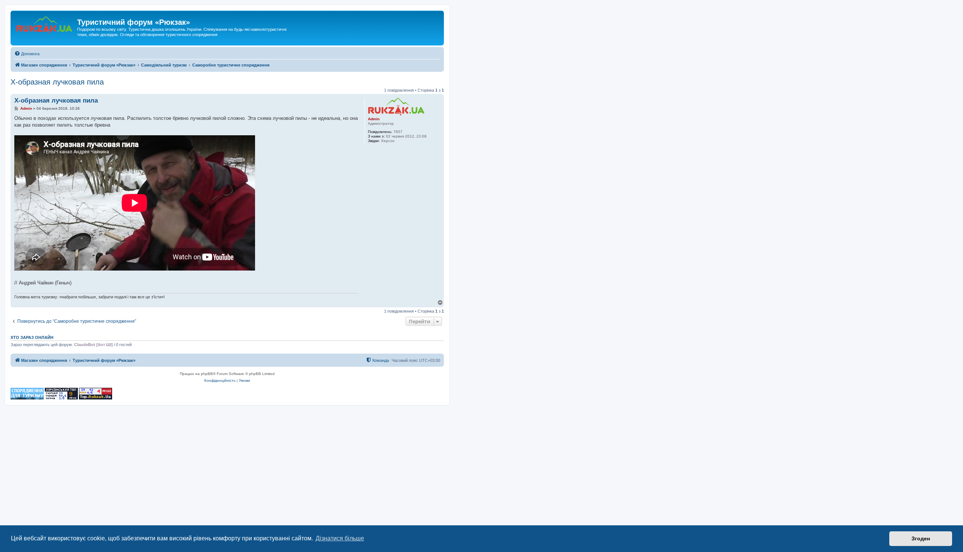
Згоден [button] (920, 538)
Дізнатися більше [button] (340, 538)
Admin (374, 119)
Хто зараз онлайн (32, 337)
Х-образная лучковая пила (57, 82)
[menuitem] (26, 53)
